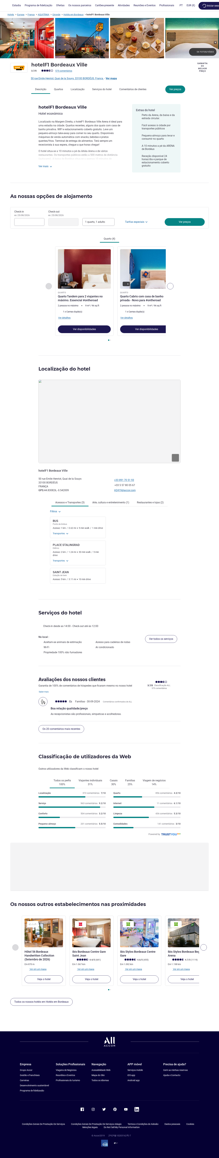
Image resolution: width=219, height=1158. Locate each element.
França (31, 14)
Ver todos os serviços (161, 638)
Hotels (11, 14)
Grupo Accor (26, 1070)
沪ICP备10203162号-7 (119, 1135)
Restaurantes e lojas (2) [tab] (150, 502)
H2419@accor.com (125, 490)
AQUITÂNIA (43, 14)
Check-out (56, 213)
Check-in (22, 213)
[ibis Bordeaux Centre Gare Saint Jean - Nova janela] (91, 932)
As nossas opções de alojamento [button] (51, 196)
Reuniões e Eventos (65, 1075)
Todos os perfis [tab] (62, 782)
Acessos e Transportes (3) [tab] (70, 502)
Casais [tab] (114, 782)
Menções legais (90, 1127)
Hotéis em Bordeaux (73, 14)
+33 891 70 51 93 (124, 480)
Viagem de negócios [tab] (154, 782)
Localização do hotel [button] (64, 369)
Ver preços (175, 89)
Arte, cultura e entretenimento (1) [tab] (110, 502)
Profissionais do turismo (68, 1080)
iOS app (131, 1075)
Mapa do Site (98, 1075)
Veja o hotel (44, 979)
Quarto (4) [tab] (109, 238)
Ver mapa (111, 78)
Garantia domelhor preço (202, 67)
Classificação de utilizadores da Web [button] (84, 757)
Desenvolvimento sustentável (34, 1085)
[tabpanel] (109, 294)
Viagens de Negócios (66, 1070)
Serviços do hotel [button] (60, 613)
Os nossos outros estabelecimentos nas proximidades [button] (78, 904)
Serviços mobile (135, 1070)
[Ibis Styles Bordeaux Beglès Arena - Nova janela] (187, 932)
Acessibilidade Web (101, 1070)
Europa (20, 14)
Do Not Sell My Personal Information (122, 1127)
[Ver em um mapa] (109, 421)
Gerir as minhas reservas (175, 1070)
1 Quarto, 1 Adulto (95, 221)
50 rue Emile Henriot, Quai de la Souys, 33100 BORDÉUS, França (67, 78)
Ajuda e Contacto (171, 1075)
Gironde (56, 14)
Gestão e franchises (30, 1075)
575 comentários (63, 71)
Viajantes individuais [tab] (90, 782)
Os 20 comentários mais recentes (61, 728)
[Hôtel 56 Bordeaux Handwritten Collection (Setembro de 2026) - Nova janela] (44, 932)
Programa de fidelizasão (32, 1090)
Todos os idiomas (100, 1080)
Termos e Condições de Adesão (143, 1124)
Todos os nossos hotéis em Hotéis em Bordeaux (41, 1001)
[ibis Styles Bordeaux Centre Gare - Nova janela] (139, 932)
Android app (133, 1080)
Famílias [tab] (130, 782)
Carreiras (24, 1080)
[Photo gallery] (109, 38)
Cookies (190, 1124)
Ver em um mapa (37, 969)
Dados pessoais (172, 1124)
